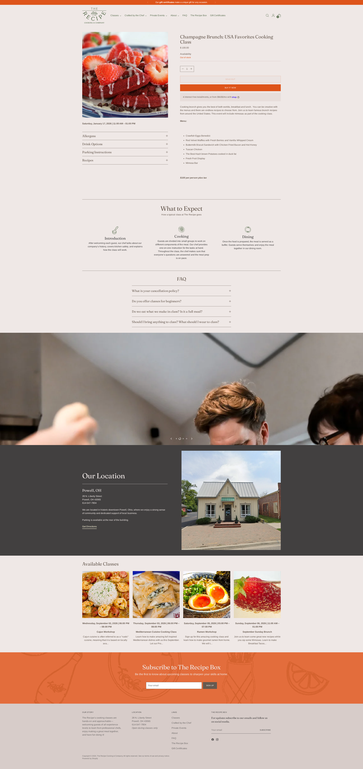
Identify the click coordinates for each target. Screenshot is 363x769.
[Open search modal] (267, 15)
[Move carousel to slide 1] (176, 749)
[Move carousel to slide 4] (186, 749)
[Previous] (148, 2)
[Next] (215, 2)
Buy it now (230, 88)
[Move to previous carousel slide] (171, 749)
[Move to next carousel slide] (191, 749)
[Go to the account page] (273, 15)
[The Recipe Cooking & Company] (94, 15)
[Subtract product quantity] (182, 69)
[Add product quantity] (191, 69)
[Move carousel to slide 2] (180, 749)
